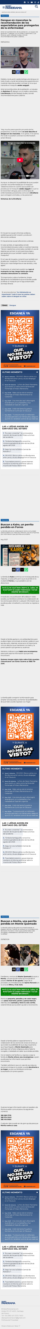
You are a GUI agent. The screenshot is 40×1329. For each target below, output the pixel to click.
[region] (20, 112)
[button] (4, 7)
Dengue (12, 305)
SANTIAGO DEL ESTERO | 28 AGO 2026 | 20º (14, 12)
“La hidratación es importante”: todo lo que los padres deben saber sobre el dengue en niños (18, 294)
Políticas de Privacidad (9, 1320)
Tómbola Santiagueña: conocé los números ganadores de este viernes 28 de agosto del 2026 (18, 443)
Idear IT (17, 1326)
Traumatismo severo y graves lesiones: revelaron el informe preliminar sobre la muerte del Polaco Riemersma (18, 464)
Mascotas (5, 16)
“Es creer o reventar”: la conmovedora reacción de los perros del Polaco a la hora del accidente (18, 435)
